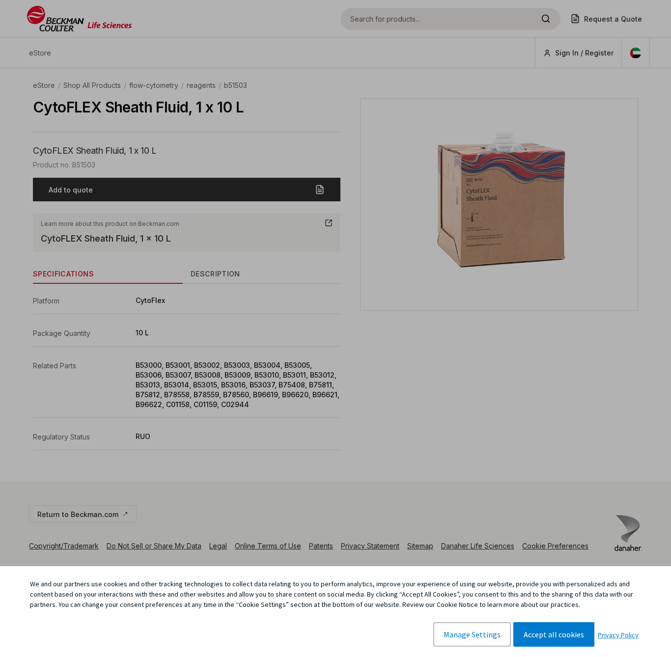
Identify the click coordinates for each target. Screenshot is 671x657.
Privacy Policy (618, 634)
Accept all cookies (554, 634)
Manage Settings (472, 634)
